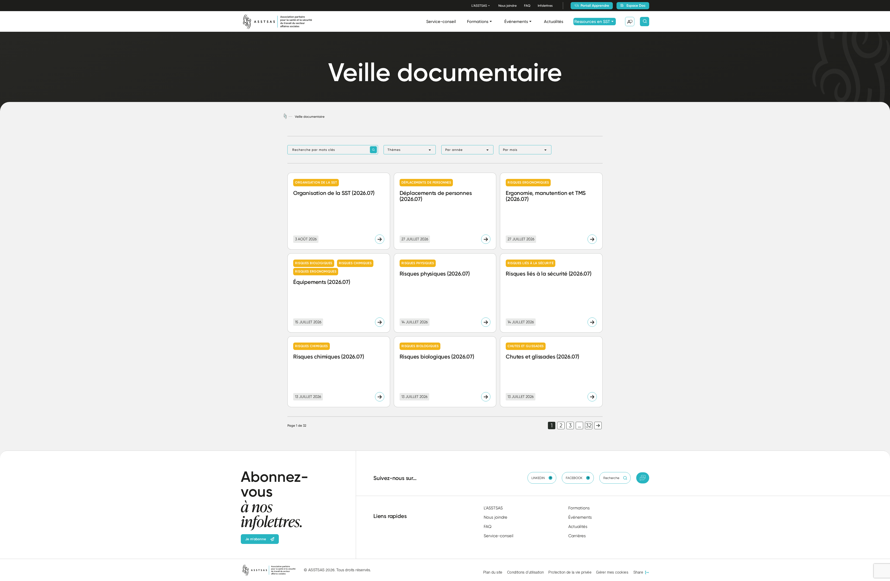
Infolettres (545, 5)
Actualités (553, 21)
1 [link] (552, 425)
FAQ (527, 5)
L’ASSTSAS (479, 5)
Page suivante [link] (598, 425)
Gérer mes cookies (612, 572)
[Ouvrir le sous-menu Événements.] (530, 21)
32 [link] (589, 425)
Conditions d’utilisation (525, 572)
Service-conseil (441, 21)
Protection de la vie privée (569, 572)
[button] (410, 149)
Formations (477, 21)
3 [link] (570, 425)
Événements (516, 21)
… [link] (579, 425)
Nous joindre (507, 5)
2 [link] (561, 425)
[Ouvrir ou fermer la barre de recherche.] (644, 21)
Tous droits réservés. (353, 570)
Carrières (577, 535)
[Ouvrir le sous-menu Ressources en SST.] (612, 21)
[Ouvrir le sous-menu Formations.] (490, 21)
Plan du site (492, 572)
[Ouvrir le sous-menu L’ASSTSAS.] (489, 5)
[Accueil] (285, 116)
